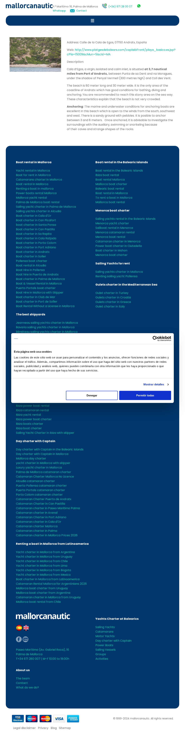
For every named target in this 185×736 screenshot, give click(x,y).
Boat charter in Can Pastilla (35, 229)
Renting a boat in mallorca (34, 189)
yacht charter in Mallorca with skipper (43, 463)
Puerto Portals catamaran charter (40, 490)
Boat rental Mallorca (110, 179)
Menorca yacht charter (112, 223)
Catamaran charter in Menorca (117, 241)
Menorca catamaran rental (115, 232)
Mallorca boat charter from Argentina (43, 593)
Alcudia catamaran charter (35, 481)
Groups (100, 654)
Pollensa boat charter (31, 261)
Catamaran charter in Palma (36, 531)
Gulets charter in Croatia (113, 297)
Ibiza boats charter (29, 424)
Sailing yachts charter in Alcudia (38, 211)
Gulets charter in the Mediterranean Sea (126, 285)
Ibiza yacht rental (28, 415)
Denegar (92, 395)
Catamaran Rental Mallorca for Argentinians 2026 (51, 584)
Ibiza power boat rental (32, 406)
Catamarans (104, 632)
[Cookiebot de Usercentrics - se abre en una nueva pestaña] (155, 338)
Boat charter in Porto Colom (36, 243)
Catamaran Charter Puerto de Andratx (43, 499)
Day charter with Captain (35, 441)
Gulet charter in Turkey (111, 293)
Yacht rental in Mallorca (33, 170)
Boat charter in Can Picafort (36, 220)
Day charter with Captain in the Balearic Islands (49, 449)
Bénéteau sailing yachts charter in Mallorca (47, 332)
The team (23, 678)
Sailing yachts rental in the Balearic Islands (125, 219)
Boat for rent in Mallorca (33, 175)
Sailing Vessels (105, 650)
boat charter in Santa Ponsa (36, 225)
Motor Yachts (105, 636)
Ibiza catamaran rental (32, 410)
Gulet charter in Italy (110, 306)
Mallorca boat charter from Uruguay (42, 588)
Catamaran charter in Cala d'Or (38, 522)
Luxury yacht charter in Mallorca (39, 467)
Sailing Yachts (105, 627)
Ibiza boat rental (107, 175)
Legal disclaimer (24, 728)
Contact (81, 10)
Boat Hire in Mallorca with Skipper (39, 292)
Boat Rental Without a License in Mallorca (45, 306)
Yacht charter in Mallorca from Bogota (43, 570)
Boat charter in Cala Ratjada (36, 238)
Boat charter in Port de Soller (36, 301)
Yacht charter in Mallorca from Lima (41, 566)
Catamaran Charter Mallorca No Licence (45, 476)
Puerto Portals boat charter (36, 288)
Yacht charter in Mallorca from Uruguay (44, 557)
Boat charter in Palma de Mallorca (40, 279)
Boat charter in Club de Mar (35, 297)
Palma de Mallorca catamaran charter (43, 472)
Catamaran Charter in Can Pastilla (40, 504)
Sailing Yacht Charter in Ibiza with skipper (45, 433)
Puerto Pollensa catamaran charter (41, 485)
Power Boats (104, 645)
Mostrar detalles (153, 384)
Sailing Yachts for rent (112, 263)
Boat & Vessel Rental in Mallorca (39, 283)
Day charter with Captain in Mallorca (42, 454)
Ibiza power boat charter (34, 419)
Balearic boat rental (109, 189)
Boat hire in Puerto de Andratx (37, 274)
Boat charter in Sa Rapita (33, 234)
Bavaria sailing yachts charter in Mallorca (45, 327)
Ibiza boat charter (29, 428)
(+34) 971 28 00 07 (120, 6)
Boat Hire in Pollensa (30, 270)
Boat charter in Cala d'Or (33, 216)
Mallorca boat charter (111, 184)
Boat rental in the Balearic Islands (121, 162)
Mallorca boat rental (110, 202)
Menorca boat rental (110, 237)
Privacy (43, 728)
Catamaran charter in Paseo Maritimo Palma (48, 508)
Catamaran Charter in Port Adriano (41, 517)
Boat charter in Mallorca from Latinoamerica (47, 579)
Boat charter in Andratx (33, 252)
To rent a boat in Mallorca (113, 198)
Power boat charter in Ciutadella (118, 246)
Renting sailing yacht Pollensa (116, 276)
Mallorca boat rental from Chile (38, 602)
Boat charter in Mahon (111, 250)
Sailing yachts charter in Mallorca (119, 272)
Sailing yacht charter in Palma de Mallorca (46, 207)
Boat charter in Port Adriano (36, 247)
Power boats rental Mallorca (36, 193)
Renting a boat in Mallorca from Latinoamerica (52, 544)
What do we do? (27, 687)
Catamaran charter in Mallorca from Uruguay (48, 597)
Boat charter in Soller (31, 256)
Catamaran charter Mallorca (36, 526)
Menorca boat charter (112, 210)
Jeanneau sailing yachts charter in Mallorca (47, 323)
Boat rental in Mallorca (33, 162)
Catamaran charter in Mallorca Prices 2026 (47, 535)
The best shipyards (30, 314)
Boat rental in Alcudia (31, 265)
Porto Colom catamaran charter (39, 495)
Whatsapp (59, 10)
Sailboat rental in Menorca (114, 228)
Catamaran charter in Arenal (36, 513)
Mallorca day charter (31, 458)
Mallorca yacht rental (31, 198)
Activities (101, 659)
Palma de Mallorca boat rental (37, 202)
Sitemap (65, 728)
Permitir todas (145, 395)
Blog (54, 728)
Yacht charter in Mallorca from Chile (42, 561)
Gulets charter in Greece (113, 302)
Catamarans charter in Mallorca (39, 179)
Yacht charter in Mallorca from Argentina (45, 552)
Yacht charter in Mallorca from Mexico (43, 575)
